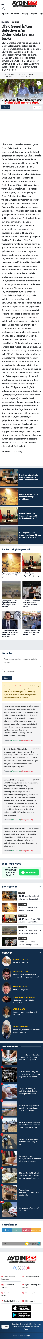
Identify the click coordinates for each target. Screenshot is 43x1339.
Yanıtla (8, 740)
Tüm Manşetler (30, 1293)
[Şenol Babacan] (6, 988)
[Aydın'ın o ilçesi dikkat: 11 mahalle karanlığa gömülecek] (11, 562)
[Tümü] (40, 887)
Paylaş (6, 107)
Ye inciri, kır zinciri (20, 963)
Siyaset (5, 14)
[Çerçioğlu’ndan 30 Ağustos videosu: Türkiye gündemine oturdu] (11, 590)
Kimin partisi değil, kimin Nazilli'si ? (23, 1001)
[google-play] (21, 1315)
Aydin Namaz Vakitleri (7, 1286)
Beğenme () (28, 740)
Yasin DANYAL (19, 1009)
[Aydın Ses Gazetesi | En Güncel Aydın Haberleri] (24, 4)
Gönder (7, 678)
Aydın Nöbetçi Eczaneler (8, 1278)
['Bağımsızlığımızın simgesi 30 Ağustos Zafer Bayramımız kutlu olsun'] (11, 620)
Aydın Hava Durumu (33, 1276)
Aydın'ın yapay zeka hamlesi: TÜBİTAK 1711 (25, 1013)
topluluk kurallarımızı (23, 686)
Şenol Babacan (20, 986)
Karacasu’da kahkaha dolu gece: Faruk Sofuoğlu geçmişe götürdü (29, 943)
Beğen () (17, 740)
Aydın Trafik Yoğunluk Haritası (31, 1286)
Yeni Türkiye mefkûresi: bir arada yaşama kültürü (26, 1031)
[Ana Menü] (2, 4)
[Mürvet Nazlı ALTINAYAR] (6, 999)
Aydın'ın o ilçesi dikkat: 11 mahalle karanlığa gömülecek (11, 575)
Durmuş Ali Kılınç (21, 971)
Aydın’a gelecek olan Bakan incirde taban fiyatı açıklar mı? (26, 976)
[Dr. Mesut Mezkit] (6, 1029)
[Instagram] (23, 1268)
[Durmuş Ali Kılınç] (6, 974)
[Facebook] (15, 1268)
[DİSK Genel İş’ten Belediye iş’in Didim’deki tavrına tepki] (21, 91)
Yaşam (34, 14)
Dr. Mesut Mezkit (21, 1027)
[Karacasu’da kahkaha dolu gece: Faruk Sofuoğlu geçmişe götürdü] (31, 590)
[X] (19, 1268)
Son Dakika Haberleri (11, 1301)
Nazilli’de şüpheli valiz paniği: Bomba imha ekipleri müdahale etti (28, 898)
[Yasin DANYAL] (6, 1012)
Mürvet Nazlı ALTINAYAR (24, 997)
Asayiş (25, 14)
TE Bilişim (27, 1336)
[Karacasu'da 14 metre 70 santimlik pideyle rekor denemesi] (31, 620)
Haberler (5, 22)
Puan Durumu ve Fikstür (8, 1294)
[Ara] (3, 8)
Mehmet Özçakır (20, 960)
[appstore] (21, 1309)
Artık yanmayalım (20, 990)
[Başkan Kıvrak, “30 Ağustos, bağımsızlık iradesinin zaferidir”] (31, 562)
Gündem (15, 14)
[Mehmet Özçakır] (6, 961)
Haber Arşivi (30, 1301)
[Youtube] (28, 1268)
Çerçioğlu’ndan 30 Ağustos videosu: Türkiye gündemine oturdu (29, 932)
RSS (6, 1326)
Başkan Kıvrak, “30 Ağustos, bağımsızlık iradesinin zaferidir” (31, 575)
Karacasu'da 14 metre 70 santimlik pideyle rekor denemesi (31, 632)
